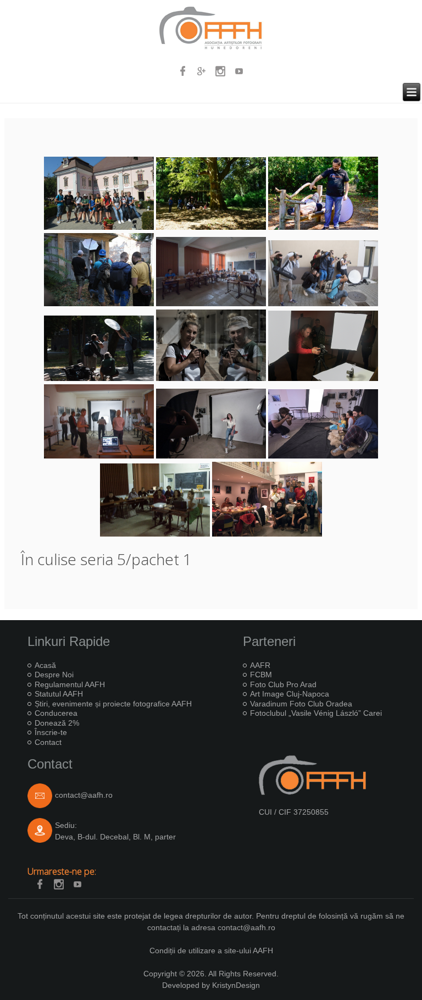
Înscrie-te (51, 732)
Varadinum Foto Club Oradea (301, 703)
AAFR (260, 665)
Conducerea (56, 713)
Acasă (45, 665)
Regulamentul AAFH (70, 684)
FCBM (261, 674)
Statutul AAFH (59, 693)
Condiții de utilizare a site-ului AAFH (211, 950)
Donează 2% (57, 723)
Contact (48, 742)
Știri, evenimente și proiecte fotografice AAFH (113, 703)
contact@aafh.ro (84, 795)
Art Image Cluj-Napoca (289, 693)
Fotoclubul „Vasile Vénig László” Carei (316, 713)
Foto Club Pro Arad (283, 684)
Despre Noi (54, 674)
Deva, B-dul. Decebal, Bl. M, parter (115, 836)
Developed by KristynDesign (211, 985)
